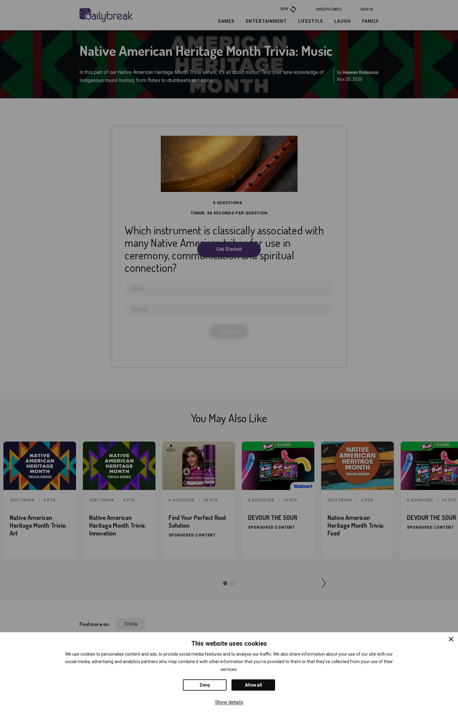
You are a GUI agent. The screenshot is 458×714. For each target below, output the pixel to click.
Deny (205, 684)
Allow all (253, 684)
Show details (229, 702)
